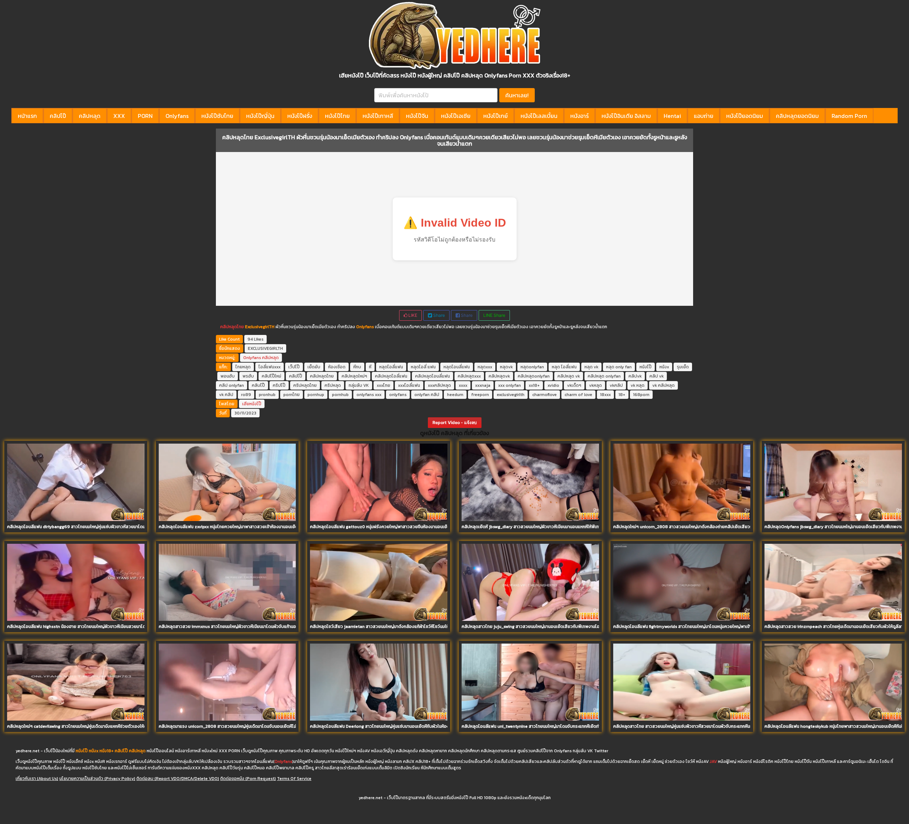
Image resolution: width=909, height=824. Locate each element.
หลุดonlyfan (532, 367)
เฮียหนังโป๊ (251, 404)
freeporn (480, 394)
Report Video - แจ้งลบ (454, 422)
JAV (713, 761)
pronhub (267, 394)
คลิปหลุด (89, 116)
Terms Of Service (294, 778)
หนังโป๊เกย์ (495, 116)
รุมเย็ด (683, 367)
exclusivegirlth (510, 394)
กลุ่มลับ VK (359, 385)
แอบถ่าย (703, 116)
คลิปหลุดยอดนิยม (797, 116)
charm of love (578, 394)
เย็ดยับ (313, 367)
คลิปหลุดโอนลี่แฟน (432, 376)
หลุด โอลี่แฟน (564, 367)
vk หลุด (637, 385)
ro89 (246, 394)
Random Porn (849, 116)
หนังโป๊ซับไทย (217, 116)
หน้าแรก (27, 116)
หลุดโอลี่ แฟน (423, 367)
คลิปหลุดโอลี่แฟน (391, 376)
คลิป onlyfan (231, 385)
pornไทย (291, 394)
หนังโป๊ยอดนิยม (744, 116)
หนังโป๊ (645, 367)
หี (370, 367)
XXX (119, 116)
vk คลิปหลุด (663, 385)
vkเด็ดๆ (574, 385)
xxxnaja (482, 385)
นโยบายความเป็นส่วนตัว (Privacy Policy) (97, 778)
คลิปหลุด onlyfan (604, 376)
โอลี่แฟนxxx (269, 367)
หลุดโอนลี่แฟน (456, 367)
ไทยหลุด (243, 367)
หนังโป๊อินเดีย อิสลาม (626, 116)
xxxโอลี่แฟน (409, 385)
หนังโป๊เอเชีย (455, 116)
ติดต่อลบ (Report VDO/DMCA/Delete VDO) (177, 778)
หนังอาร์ (579, 116)
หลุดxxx (485, 367)
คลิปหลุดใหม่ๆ (354, 376)
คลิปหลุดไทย (232, 327)
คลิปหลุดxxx (469, 376)
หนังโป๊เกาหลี (378, 116)
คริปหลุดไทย (305, 385)
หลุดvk (506, 367)
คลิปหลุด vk (568, 376)
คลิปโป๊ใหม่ (271, 376)
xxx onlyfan (509, 385)
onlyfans (398, 394)
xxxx (463, 385)
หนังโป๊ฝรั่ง (299, 116)
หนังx (664, 367)
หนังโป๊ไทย (337, 116)
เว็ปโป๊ (294, 367)
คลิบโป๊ (258, 385)
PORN (145, 116)
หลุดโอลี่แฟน (391, 367)
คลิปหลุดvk (499, 376)
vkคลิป (616, 385)
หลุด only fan (619, 367)
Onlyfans (177, 116)
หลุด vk (591, 367)
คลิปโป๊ (58, 116)
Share (438, 315)
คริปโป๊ (279, 385)
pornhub (340, 394)
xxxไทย (383, 385)
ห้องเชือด (336, 367)
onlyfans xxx (368, 394)
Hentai (672, 116)
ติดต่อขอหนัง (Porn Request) (248, 778)
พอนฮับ (228, 376)
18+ (622, 394)
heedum (455, 394)
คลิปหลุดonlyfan (534, 376)
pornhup (315, 394)
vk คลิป (226, 394)
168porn (641, 394)
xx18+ (534, 385)
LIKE (412, 315)
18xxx (605, 394)
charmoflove (544, 394)
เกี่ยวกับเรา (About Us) (37, 778)
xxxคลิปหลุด (439, 385)
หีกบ (357, 367)
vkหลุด (595, 385)
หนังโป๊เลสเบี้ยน (539, 116)
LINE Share (494, 315)
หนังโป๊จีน (417, 116)
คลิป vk (656, 376)
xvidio (553, 385)
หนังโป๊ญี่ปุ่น (260, 116)
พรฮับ (248, 376)
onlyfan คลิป (426, 394)
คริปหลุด (333, 385)
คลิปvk (635, 376)
